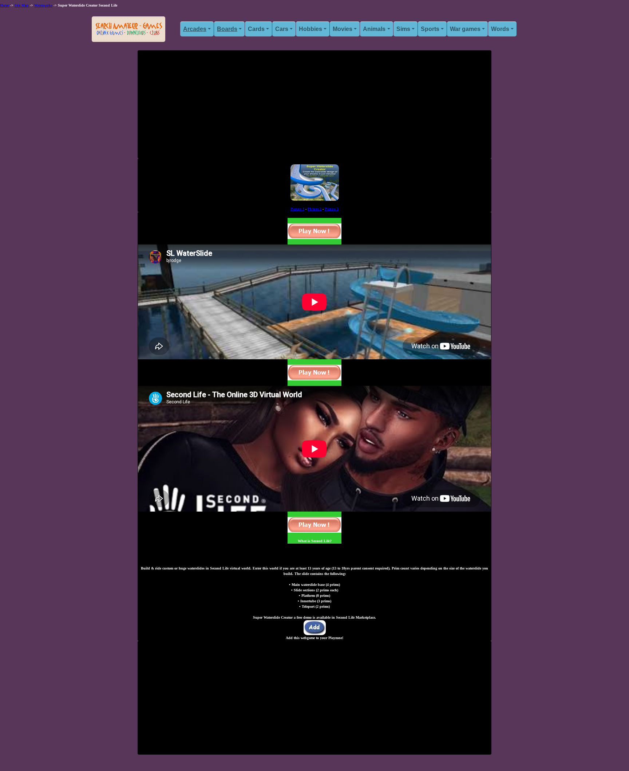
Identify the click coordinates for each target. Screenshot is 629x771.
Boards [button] (227, 29)
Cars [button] (281, 29)
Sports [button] (430, 29)
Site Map (22, 5)
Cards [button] (256, 29)
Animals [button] (374, 29)
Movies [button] (342, 29)
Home (4, 5)
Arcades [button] (194, 29)
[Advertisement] (314, 107)
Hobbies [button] (310, 29)
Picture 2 (314, 209)
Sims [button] (403, 29)
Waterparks (43, 5)
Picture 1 (297, 209)
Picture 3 (332, 209)
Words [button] (500, 29)
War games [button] (465, 29)
